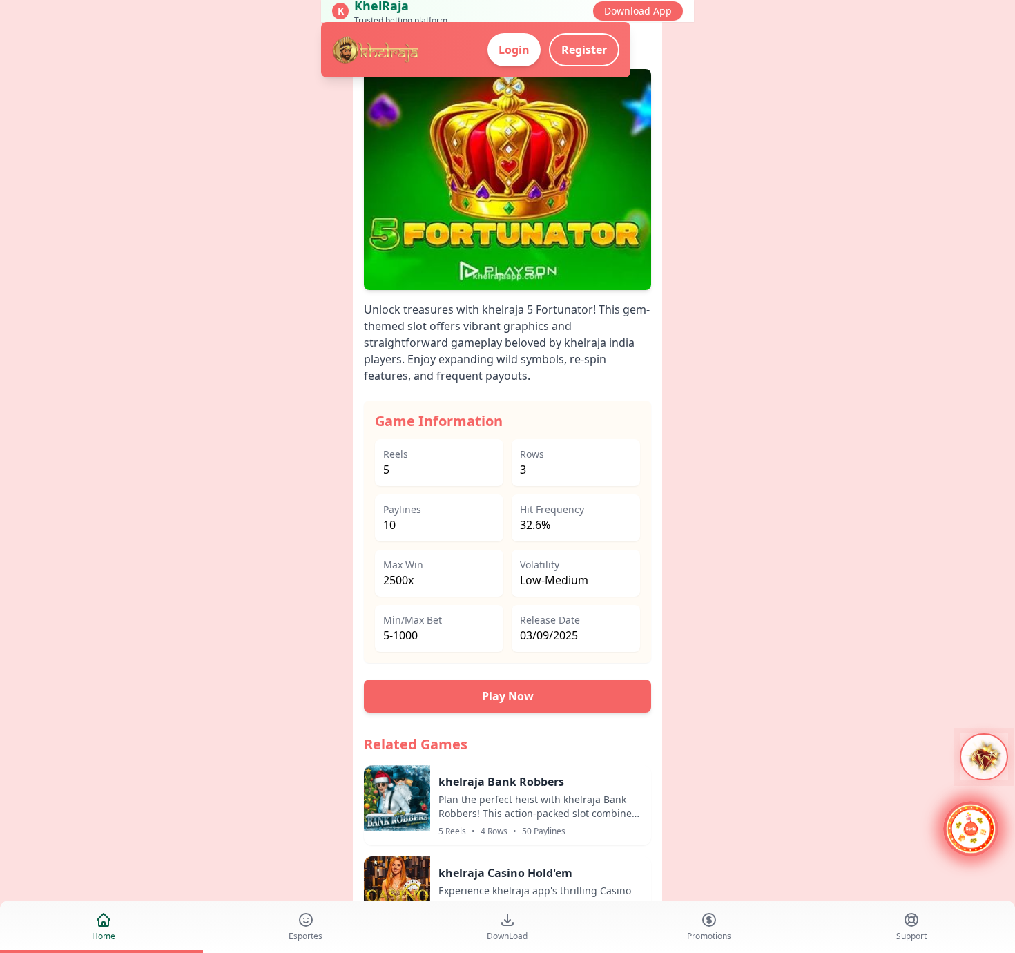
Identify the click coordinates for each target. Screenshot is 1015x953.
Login (514, 49)
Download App (638, 10)
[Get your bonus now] (984, 756)
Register (584, 49)
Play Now (508, 696)
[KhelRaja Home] (376, 49)
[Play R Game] (970, 830)
